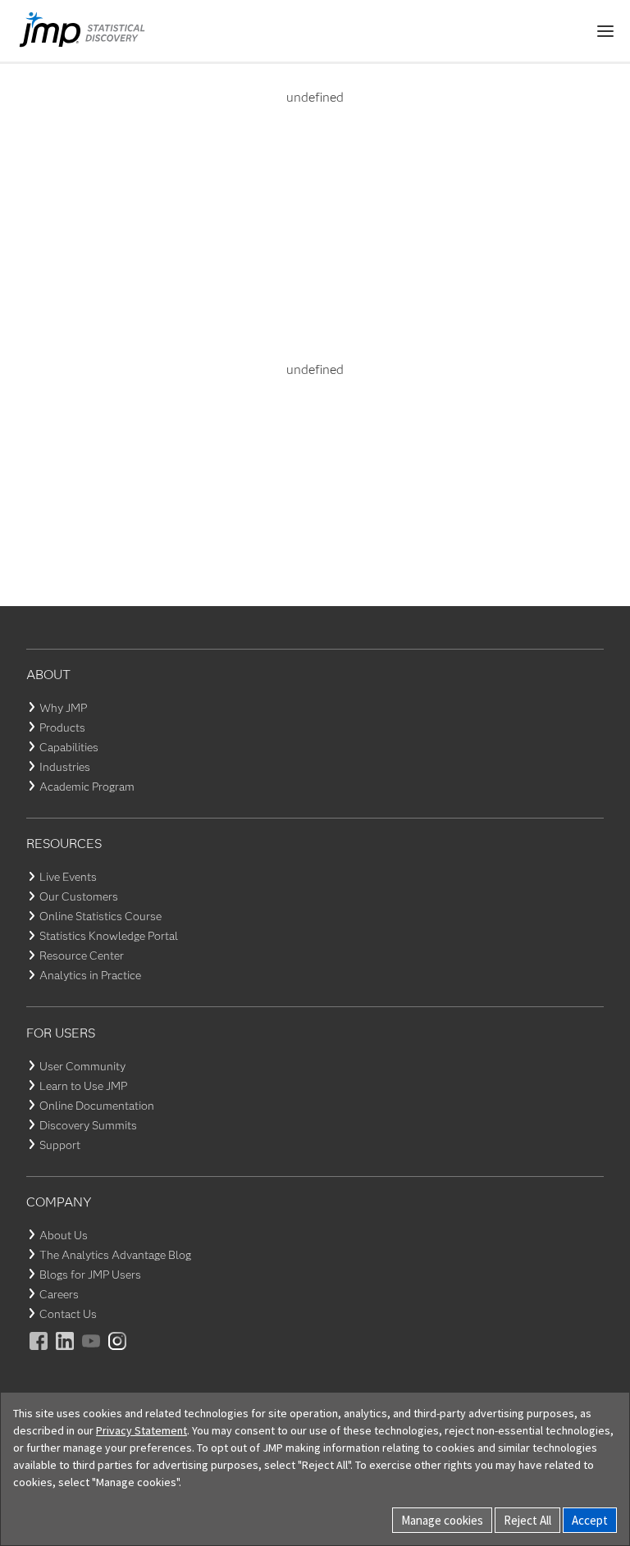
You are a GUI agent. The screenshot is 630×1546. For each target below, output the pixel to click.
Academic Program (87, 786)
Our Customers (78, 896)
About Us (63, 1235)
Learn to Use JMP (83, 1086)
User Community (82, 1066)
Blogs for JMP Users (90, 1274)
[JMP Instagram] (118, 1352)
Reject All (527, 1520)
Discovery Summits (88, 1125)
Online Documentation (96, 1105)
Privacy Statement (141, 1430)
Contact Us (68, 1314)
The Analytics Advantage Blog (115, 1254)
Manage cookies (442, 1520)
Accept (590, 1520)
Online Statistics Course (100, 916)
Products (62, 727)
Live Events (68, 876)
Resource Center (81, 955)
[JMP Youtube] (92, 1352)
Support (59, 1145)
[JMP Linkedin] (65, 1352)
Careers (59, 1294)
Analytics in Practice (90, 975)
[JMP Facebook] (39, 1352)
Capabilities (68, 747)
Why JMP (63, 707)
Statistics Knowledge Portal (108, 935)
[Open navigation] (605, 31)
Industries (64, 766)
